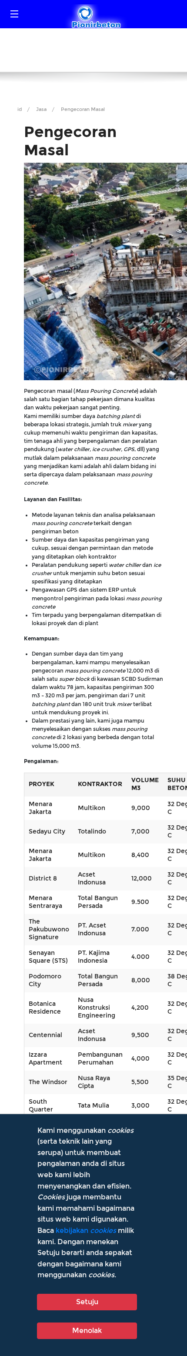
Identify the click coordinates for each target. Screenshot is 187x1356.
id (19, 109)
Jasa (41, 109)
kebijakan (86, 1230)
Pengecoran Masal (83, 109)
